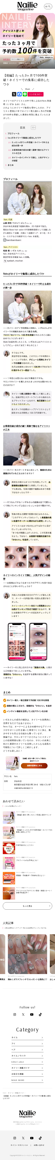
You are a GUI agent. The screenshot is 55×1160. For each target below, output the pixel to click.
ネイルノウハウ (18, 1056)
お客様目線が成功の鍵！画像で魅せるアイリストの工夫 (30, 151)
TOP (4, 1093)
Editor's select (17, 1062)
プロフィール (13, 134)
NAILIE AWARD (17, 1080)
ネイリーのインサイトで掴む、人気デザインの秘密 (30, 159)
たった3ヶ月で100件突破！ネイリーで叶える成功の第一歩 (30, 144)
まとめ (11, 165)
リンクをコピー (35, 94)
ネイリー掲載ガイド (20, 1068)
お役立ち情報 (17, 1074)
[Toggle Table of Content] (32, 127)
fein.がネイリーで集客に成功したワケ (24, 138)
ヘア (13, 1049)
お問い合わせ (39, 1145)
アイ (13, 1043)
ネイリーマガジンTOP (19, 1145)
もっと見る (27, 906)
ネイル (14, 1037)
